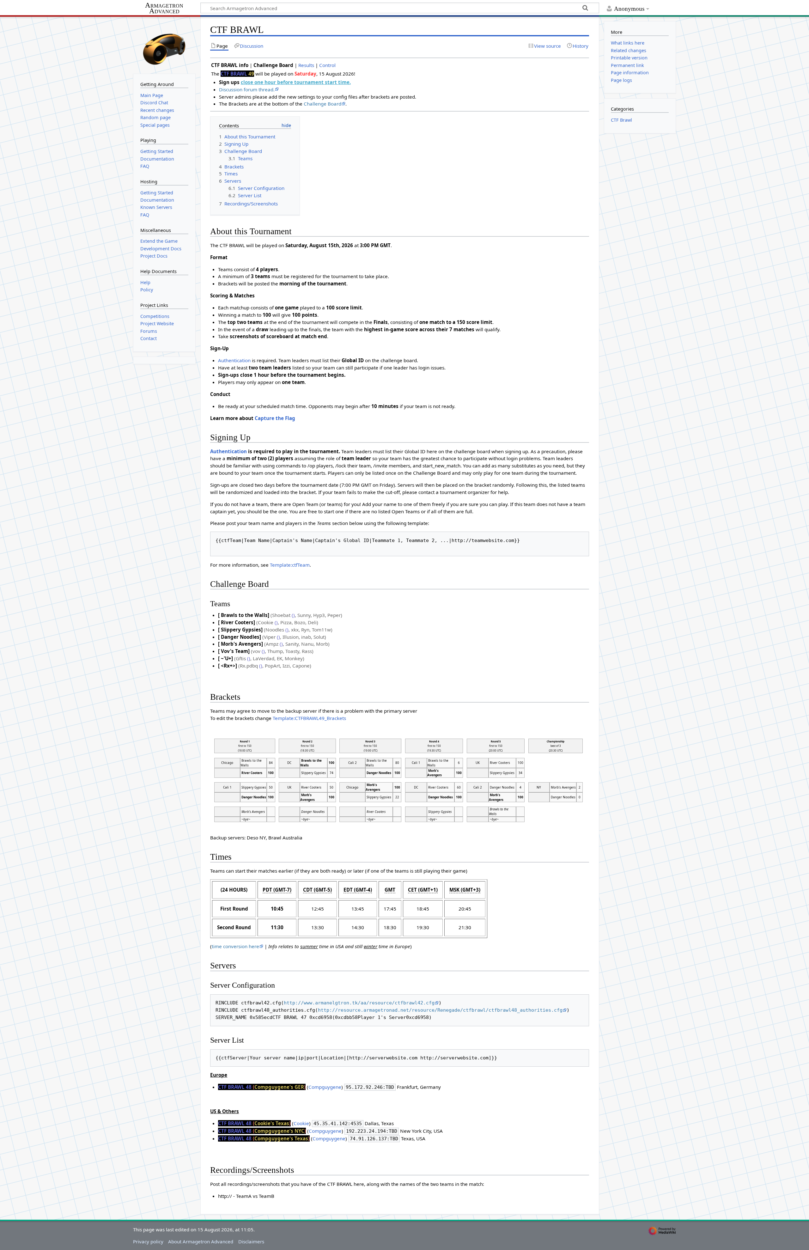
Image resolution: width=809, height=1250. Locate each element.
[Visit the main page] (164, 44)
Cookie (301, 1123)
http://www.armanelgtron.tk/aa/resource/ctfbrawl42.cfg (359, 1003)
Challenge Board (322, 104)
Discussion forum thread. (247, 89)
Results (306, 65)
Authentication (234, 360)
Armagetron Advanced (164, 8)
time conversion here (235, 946)
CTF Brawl (621, 120)
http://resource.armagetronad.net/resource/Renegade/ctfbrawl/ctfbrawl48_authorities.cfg (440, 1010)
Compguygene (324, 1087)
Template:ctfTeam (290, 565)
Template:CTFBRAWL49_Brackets (309, 718)
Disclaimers (251, 1241)
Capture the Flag (275, 418)
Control (327, 65)
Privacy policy (148, 1241)
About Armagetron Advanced (200, 1241)
